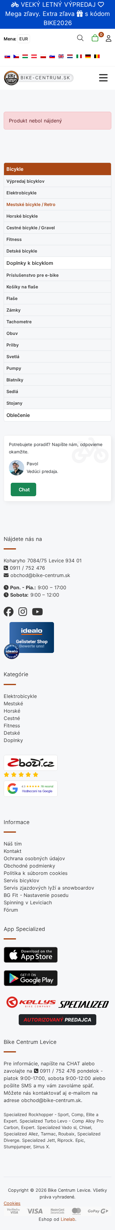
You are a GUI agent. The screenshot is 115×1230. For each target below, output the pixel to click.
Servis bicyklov (21, 880)
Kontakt (12, 851)
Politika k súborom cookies (35, 873)
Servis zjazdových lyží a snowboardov (49, 888)
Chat (23, 489)
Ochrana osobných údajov (34, 858)
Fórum (11, 910)
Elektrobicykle (20, 696)
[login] (106, 37)
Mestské (13, 703)
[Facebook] (8, 610)
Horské (12, 711)
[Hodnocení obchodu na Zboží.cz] (31, 762)
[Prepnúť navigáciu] (93, 78)
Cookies (12, 1203)
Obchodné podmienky (29, 866)
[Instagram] (20, 610)
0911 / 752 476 (27, 568)
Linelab (68, 1219)
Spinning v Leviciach (28, 902)
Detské (12, 733)
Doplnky (13, 740)
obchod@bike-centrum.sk (40, 575)
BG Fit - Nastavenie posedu (36, 895)
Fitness (12, 725)
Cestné (12, 718)
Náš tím (13, 844)
